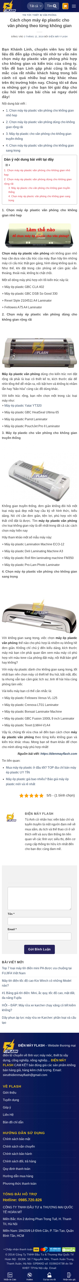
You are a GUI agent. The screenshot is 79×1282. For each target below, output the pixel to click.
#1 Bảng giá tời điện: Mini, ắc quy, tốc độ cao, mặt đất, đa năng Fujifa (38, 995)
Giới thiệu (9, 1092)
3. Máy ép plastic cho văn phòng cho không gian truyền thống (39, 190)
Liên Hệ (8, 1114)
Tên (11, 913)
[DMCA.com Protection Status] (68, 1249)
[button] (65, 6)
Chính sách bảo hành (17, 1153)
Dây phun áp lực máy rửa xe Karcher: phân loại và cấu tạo (39, 1020)
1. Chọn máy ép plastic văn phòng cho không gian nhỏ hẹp (37, 172)
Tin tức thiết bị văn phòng (39, 15)
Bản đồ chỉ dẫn (13, 1122)
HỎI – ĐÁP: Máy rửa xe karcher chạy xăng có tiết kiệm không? (39, 1008)
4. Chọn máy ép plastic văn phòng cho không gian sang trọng (39, 198)
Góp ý (7, 1107)
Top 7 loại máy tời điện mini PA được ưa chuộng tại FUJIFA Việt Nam (37, 971)
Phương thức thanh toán (19, 1183)
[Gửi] (55, 6)
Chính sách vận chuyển (19, 1146)
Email (12, 929)
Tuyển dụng (11, 1100)
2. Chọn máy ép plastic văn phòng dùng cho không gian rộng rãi (38, 181)
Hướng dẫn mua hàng (18, 1176)
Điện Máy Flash (58, 36)
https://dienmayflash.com (58, 753)
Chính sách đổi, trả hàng (19, 1161)
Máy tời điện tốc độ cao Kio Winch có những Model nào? (36, 983)
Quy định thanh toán (16, 1168)
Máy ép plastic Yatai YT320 (23, 405)
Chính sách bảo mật (16, 1139)
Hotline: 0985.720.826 (22, 1200)
